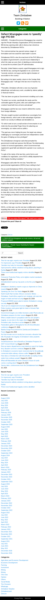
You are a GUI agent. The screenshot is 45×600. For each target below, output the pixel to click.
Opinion (3, 577)
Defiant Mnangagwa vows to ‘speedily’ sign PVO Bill (21, 35)
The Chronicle (6, 584)
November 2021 (6, 534)
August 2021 (5, 541)
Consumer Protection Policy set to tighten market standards (21, 277)
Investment (5, 567)
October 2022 (5, 508)
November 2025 (6, 420)
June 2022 (4, 517)
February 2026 (6, 412)
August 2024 (5, 455)
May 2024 (4, 462)
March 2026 (5, 410)
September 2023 (6, 481)
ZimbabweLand (6, 591)
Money (3, 572)
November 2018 (6, 553)
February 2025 (6, 441)
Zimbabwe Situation (7, 589)
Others (3, 579)
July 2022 (4, 515)
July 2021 (4, 544)
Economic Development (9, 563)
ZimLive (10, 234)
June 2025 (4, 431)
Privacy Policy (18, 598)
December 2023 (6, 474)
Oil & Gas (4, 574)
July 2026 (4, 400)
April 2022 (4, 522)
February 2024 (6, 470)
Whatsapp (4, 586)
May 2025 (4, 434)
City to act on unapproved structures (13, 306)
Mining (3, 570)
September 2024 (6, 453)
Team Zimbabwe (23, 15)
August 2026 (5, 398)
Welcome (28, 598)
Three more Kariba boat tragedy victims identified (17, 272)
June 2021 (4, 546)
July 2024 (4, 458)
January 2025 (5, 443)
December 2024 (6, 446)
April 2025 (4, 436)
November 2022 (6, 505)
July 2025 (4, 429)
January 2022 (5, 529)
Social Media (5, 582)
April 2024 (4, 465)
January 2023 (5, 501)
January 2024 (5, 472)
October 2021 (5, 536)
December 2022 (6, 503)
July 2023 (4, 486)
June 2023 (4, 489)
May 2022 (4, 520)
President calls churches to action (12, 322)
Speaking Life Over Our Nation (11, 291)
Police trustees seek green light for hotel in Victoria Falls (20, 308)
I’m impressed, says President (11, 263)
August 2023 (5, 484)
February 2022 (6, 527)
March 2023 (5, 496)
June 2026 (4, 403)
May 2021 (4, 548)
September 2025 (6, 424)
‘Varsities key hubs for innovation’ (12, 265)
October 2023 (5, 479)
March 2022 (5, 524)
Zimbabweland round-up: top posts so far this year (18, 282)
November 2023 (6, 477)
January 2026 (5, 415)
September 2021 (6, 539)
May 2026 (4, 405)
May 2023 (4, 491)
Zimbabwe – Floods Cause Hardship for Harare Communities (18, 245)
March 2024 (5, 467)
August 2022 (5, 512)
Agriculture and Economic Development (14, 560)
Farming (4, 565)
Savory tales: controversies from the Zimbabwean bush (20, 365)
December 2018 (6, 551)
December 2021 (6, 532)
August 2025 (5, 427)
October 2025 (5, 422)
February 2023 (6, 498)
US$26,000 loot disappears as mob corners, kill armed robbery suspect (21, 239)
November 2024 (6, 448)
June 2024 (4, 460)
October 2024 (5, 451)
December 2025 (6, 417)
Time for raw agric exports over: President (15, 260)
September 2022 (6, 510)
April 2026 (4, 408)
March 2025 (5, 439)
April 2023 (4, 493)
